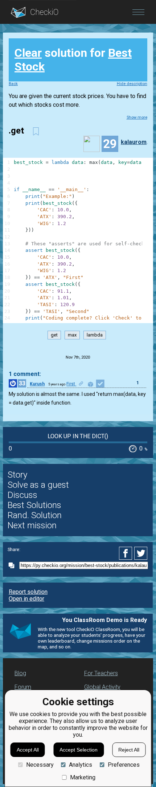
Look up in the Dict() (78, 436)
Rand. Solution (35, 515)
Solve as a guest (38, 485)
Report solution (28, 591)
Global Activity (102, 687)
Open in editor (26, 598)
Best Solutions (34, 505)
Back (13, 83)
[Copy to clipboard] (13, 565)
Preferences (123, 764)
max (72, 335)
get (54, 335)
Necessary (39, 764)
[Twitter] (141, 553)
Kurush (37, 383)
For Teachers (101, 673)
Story (17, 475)
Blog (20, 673)
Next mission (32, 525)
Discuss (22, 495)
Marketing (82, 777)
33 (22, 383)
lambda (95, 335)
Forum (23, 687)
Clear (28, 53)
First (71, 383)
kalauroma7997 (137, 142)
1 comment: (25, 374)
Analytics (80, 764)
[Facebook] (126, 553)
